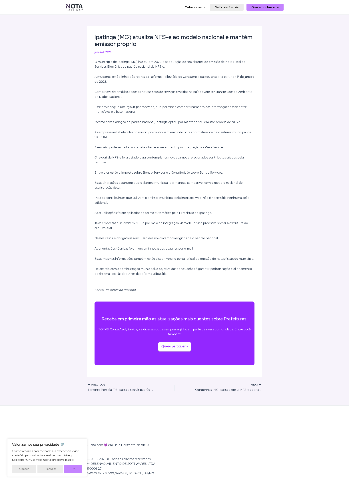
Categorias (193, 7)
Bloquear (50, 469)
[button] (203, 7)
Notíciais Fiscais (227, 7)
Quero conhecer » (265, 7)
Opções (24, 469)
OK (73, 469)
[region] (47, 458)
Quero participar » (174, 346)
